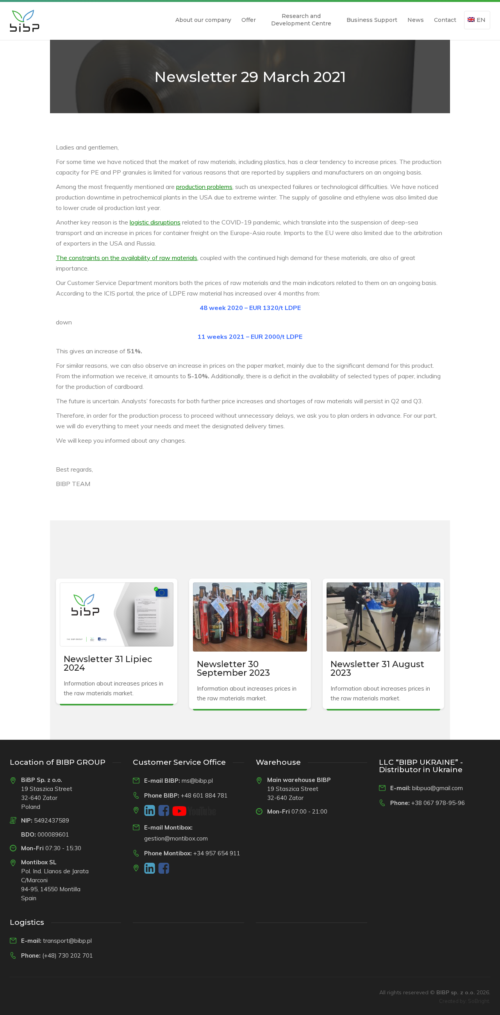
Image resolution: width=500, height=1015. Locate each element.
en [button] (481, 19)
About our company (203, 19)
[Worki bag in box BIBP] (24, 21)
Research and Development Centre (301, 19)
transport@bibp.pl (67, 940)
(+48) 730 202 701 (67, 955)
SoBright (478, 1001)
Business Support (371, 19)
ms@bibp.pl (197, 780)
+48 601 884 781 (204, 795)
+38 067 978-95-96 (438, 803)
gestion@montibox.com (176, 838)
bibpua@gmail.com (437, 788)
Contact (445, 19)
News (415, 19)
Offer (248, 19)
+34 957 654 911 (216, 853)
